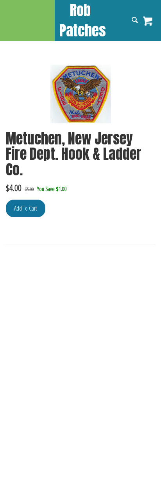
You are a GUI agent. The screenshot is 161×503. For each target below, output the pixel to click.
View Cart (148, 21)
